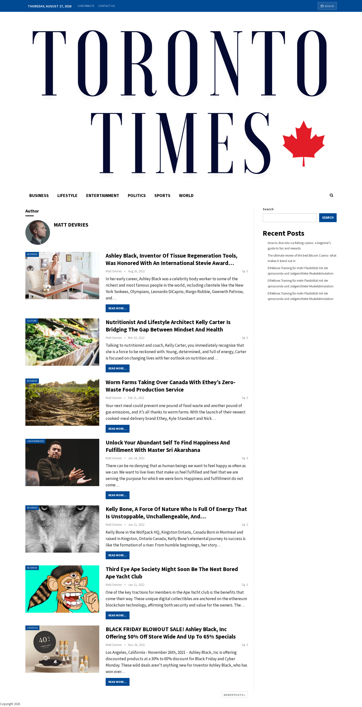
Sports (162, 195)
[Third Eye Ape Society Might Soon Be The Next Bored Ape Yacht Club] (62, 589)
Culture (31, 320)
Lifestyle (67, 195)
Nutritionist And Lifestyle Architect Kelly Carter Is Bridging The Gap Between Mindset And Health (168, 325)
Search (268, 209)
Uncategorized (35, 441)
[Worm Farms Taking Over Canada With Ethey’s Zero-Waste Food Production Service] (62, 402)
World (186, 195)
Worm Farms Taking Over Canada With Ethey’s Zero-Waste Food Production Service (170, 385)
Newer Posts (234, 695)
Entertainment (102, 195)
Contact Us (106, 6)
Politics (137, 195)
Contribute (86, 6)
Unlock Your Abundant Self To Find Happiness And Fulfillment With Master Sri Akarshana (168, 446)
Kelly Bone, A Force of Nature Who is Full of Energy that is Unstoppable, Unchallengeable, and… (176, 512)
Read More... (117, 308)
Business (39, 195)
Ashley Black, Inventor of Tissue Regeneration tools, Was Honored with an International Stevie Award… (171, 259)
